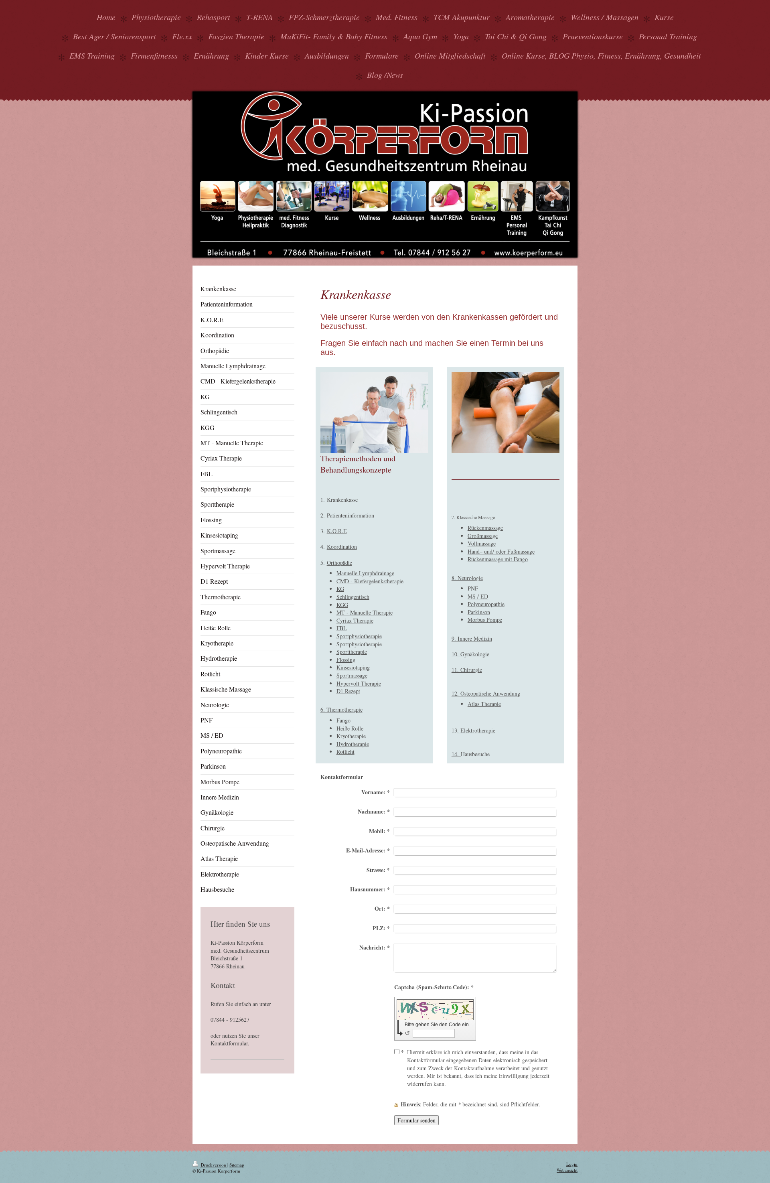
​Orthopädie (339, 562)
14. (456, 754)
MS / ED (478, 596)
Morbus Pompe (485, 619)
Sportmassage (351, 675)
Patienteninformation (350, 515)
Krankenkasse (342, 499)
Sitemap (236, 1165)
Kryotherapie (351, 736)
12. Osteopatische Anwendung (486, 693)
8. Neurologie (467, 578)
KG (340, 589)
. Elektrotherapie (476, 730)
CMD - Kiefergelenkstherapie (369, 581)
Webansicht (567, 1170)
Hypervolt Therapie (358, 683)
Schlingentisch (352, 597)
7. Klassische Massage (473, 517)
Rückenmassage (485, 528)
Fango (343, 720)
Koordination (342, 546)
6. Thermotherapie (341, 709)
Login (572, 1164)
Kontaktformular (229, 1043)
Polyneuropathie (486, 604)
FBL (341, 628)
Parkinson (479, 612)
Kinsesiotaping (353, 667)
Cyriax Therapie (354, 620)
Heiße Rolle (349, 728)
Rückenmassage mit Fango (498, 559)
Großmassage (483, 536)
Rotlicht (345, 751)
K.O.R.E (337, 531)
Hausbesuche (475, 754)
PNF (473, 588)
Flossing (345, 660)
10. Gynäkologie (470, 654)
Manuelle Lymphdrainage (365, 573)
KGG (342, 605)
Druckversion (213, 1165)
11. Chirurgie (467, 670)
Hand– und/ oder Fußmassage (501, 551)
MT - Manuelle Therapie (364, 612)
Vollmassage (482, 543)
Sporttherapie (351, 651)
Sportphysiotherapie (359, 636)
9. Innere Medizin (472, 638)
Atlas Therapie (484, 704)
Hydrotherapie (352, 744)
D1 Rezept (348, 691)
